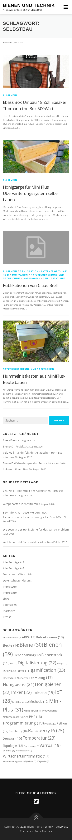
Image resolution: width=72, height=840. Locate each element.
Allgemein (10, 95)
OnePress (62, 826)
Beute (11, 645)
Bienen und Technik (29, 5)
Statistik (59, 278)
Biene (31, 644)
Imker (21, 692)
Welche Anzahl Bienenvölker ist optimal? (29, 542)
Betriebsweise (50, 637)
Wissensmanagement (15, 761)
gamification (48, 670)
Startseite (7, 42)
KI (15, 702)
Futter (23, 671)
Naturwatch (32, 278)
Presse (7, 617)
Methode (39, 701)
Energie (62, 663)
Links (6, 598)
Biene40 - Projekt (14, 446)
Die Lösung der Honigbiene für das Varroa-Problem (36, 529)
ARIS (28, 637)
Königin (23, 702)
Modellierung (32, 710)
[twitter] (36, 801)
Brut (13, 663)
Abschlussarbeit (12, 637)
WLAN (31, 761)
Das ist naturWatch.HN (17, 574)
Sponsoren (10, 605)
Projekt (50, 723)
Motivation (20, 274)
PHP (35, 716)
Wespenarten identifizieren (20, 504)
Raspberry (18, 731)
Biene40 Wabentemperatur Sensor (25, 463)
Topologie (13, 746)
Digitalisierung (37, 663)
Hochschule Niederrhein (18, 678)
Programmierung (23, 723)
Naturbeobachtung (15, 717)
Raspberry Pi (46, 730)
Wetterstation (24, 750)
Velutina (9, 750)
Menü (65, 7)
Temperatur (39, 738)
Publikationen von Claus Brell (30, 285)
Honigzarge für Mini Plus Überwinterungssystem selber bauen (31, 193)
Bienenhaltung (27, 655)
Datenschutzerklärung (17, 580)
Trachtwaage (31, 746)
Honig (44, 677)
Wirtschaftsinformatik (26, 756)
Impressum (10, 586)
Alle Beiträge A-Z (13, 562)
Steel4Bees (10, 440)
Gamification (29, 271)
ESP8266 (9, 671)
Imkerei (43, 692)
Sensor (12, 738)
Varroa (50, 745)
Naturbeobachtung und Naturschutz (29, 369)
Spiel (46, 278)
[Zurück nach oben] (36, 818)
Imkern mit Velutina (16, 469)
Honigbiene (18, 684)
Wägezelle (43, 761)
